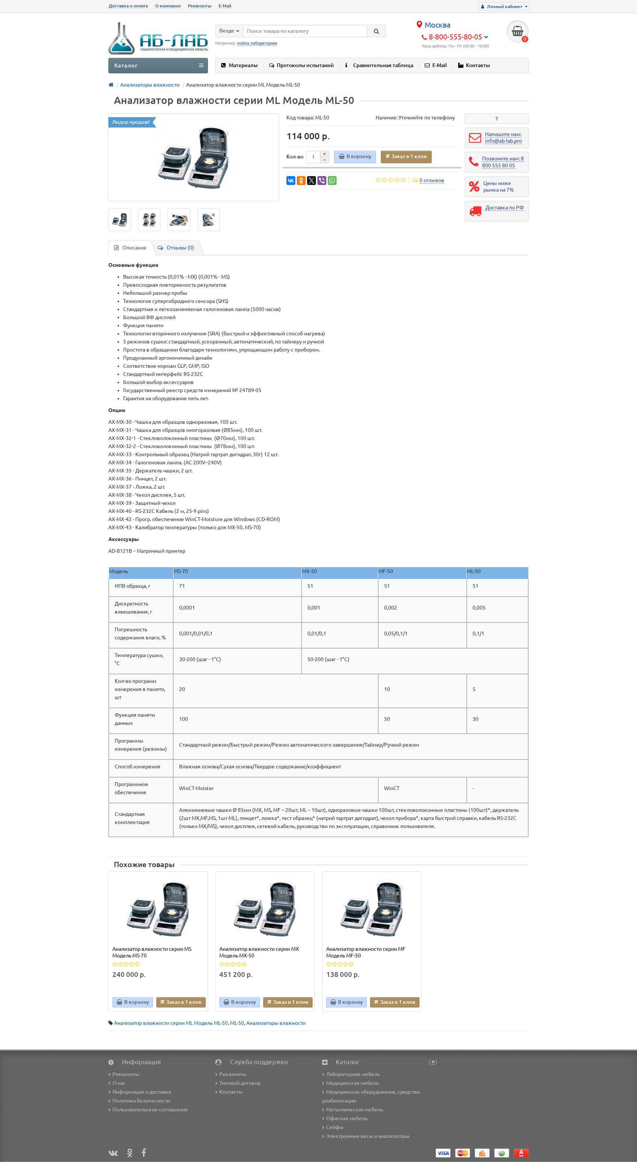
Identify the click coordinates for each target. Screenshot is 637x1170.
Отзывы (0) (180, 248)
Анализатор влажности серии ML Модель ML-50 (171, 1023)
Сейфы (335, 1127)
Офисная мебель (347, 1118)
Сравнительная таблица (383, 65)
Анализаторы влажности (276, 1023)
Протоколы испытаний (305, 65)
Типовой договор (240, 1083)
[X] (311, 180)
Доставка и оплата (128, 5)
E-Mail (225, 5)
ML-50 (237, 1023)
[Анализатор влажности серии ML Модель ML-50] (193, 157)
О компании (168, 5)
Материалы (243, 65)
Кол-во (294, 157)
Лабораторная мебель (353, 1074)
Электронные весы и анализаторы (368, 1136)
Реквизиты (199, 5)
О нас (119, 1083)
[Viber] (321, 180)
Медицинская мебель (352, 1083)
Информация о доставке (141, 1092)
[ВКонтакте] (290, 180)
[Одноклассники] (301, 180)
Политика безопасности (141, 1101)
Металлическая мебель (354, 1110)
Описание (134, 248)
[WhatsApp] (332, 180)
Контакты (478, 65)
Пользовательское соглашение (150, 1110)
